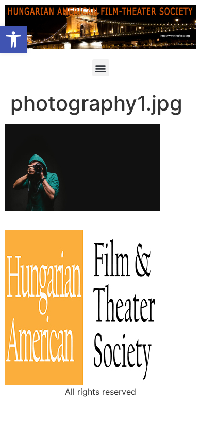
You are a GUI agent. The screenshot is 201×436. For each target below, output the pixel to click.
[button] (13, 39)
